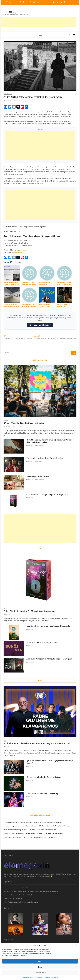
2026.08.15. (8, 427)
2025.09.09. (31, 645)
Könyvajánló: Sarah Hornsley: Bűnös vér (42, 642)
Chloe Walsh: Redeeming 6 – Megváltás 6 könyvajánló (47, 494)
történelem (32, 101)
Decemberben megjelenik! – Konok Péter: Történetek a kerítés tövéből (32, 830)
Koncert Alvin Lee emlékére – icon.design (18, 837)
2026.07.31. (31, 461)
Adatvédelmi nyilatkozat (29, 977)
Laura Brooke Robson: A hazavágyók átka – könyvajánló (48, 626)
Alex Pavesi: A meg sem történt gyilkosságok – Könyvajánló (49, 659)
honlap (24, 250)
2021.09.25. (8, 101)
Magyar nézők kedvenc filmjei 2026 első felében (44, 458)
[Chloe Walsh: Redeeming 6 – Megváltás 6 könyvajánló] (14, 500)
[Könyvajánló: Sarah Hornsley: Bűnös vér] (14, 648)
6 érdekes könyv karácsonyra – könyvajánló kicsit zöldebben (24, 826)
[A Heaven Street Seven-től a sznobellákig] (14, 799)
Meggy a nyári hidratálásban (37, 476)
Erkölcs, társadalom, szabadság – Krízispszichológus (21, 822)
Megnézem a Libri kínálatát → (39, 325)
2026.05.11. (31, 780)
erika (5, 830)
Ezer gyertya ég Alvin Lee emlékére (45, 837)
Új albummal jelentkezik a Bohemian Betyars (43, 777)
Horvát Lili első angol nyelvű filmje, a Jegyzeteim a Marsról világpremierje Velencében (31, 891)
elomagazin (15, 11)
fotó (17, 101)
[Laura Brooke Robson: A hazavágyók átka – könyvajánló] (14, 632)
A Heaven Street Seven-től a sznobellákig (42, 793)
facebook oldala (16, 252)
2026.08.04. (31, 445)
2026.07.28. (31, 479)
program (25, 101)
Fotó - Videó (8, 93)
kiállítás (21, 101)
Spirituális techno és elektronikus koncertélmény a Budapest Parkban (37, 743)
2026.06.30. (8, 746)
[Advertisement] (38, 22)
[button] (77, 945)
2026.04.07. (31, 796)
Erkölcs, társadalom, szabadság (51, 822)
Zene (5, 740)
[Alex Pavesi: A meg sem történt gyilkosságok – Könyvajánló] (14, 665)
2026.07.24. (31, 497)
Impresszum (54, 977)
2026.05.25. (31, 766)
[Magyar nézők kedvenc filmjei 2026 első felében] (14, 464)
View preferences (40, 973)
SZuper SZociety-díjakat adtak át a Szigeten (24, 423)
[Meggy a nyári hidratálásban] (14, 482)
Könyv (6, 608)
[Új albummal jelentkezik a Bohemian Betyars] (14, 783)
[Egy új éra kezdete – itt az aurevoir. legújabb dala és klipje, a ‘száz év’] (14, 767)
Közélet (6, 420)
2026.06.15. (31, 629)
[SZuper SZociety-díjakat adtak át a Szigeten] (40, 391)
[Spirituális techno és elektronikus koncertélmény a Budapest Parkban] (40, 711)
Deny (40, 967)
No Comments (17, 427)
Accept (40, 961)
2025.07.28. (31, 662)
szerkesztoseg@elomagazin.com (34, 2)
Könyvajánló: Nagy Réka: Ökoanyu (58, 826)
